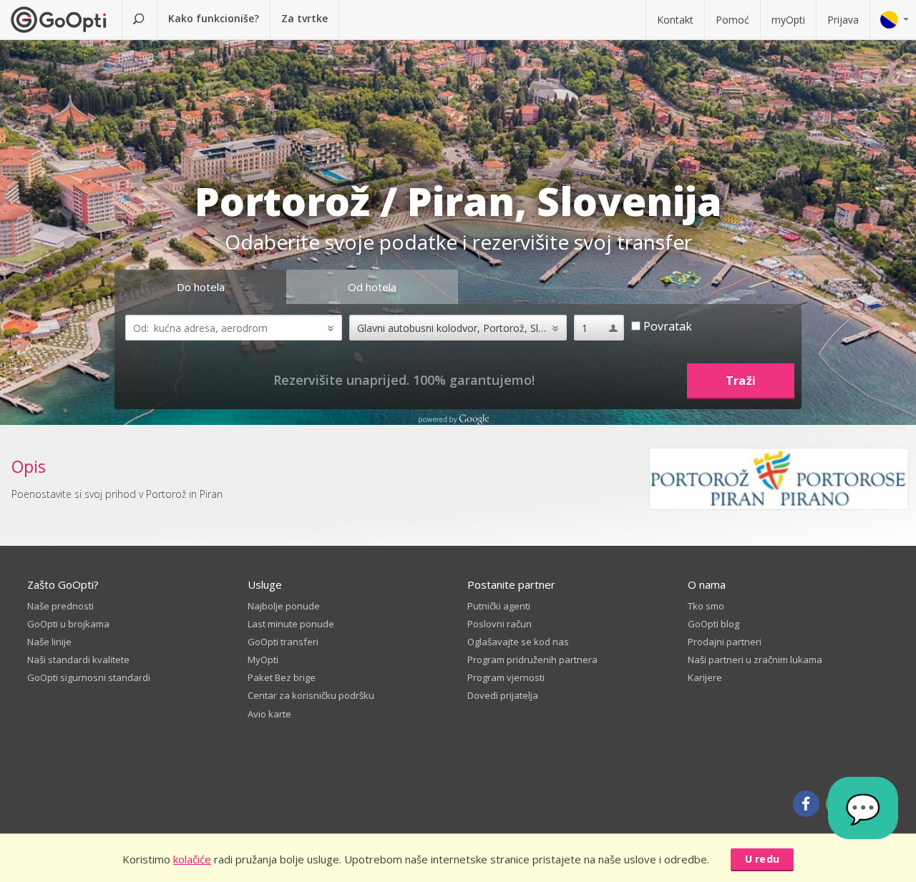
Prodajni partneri (724, 641)
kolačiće (192, 859)
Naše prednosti (60, 605)
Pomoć (732, 19)
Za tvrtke (304, 18)
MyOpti (263, 659)
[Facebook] (806, 803)
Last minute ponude (291, 623)
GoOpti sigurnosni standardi (88, 677)
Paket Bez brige (282, 677)
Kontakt (675, 19)
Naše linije (49, 641)
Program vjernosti (506, 677)
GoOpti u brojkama (68, 623)
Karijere (705, 677)
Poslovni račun (499, 623)
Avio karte (269, 713)
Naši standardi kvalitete (78, 659)
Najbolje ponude (284, 605)
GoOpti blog (713, 623)
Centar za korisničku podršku (311, 695)
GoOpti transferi (283, 641)
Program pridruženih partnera (532, 659)
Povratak (666, 326)
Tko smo (706, 605)
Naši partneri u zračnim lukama (755, 659)
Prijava (843, 19)
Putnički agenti (498, 605)
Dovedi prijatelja (502, 695)
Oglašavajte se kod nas (518, 641)
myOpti (788, 19)
